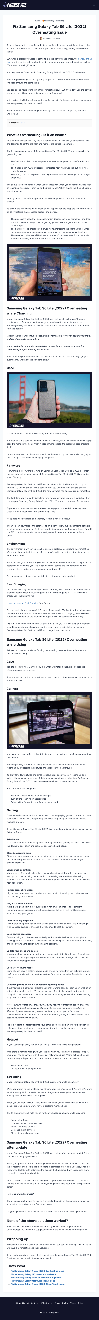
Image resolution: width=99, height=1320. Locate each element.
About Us (20, 1303)
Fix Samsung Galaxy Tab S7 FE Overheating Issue (36, 1277)
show (23, 123)
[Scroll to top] (92, 1307)
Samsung (60, 21)
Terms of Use (76, 1303)
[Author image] (40, 38)
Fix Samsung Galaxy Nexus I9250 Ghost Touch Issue (37, 1284)
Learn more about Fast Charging (22, 603)
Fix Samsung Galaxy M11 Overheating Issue (33, 1281)
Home (37, 21)
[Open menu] (94, 5)
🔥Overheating (48, 21)
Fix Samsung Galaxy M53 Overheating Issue (33, 1274)
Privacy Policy (61, 1303)
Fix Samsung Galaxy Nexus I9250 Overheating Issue (37, 1271)
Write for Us (46, 1303)
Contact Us (32, 1303)
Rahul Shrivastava (53, 38)
